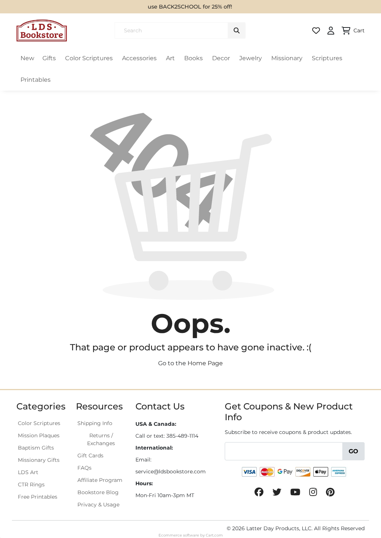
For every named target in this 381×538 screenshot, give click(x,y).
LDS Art (28, 472)
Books (193, 58)
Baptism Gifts (36, 447)
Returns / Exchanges (101, 439)
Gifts (49, 58)
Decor (221, 58)
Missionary (286, 58)
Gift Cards (90, 455)
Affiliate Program (99, 480)
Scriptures (327, 58)
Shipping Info (94, 423)
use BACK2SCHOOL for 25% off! (190, 6)
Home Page (205, 363)
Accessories (139, 58)
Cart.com (214, 535)
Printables (35, 79)
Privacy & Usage (98, 504)
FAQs (84, 467)
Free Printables (37, 496)
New (27, 58)
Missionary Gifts (39, 460)
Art (170, 58)
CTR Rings (31, 484)
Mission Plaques (39, 435)
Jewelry (250, 58)
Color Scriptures (89, 58)
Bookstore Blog (98, 492)
